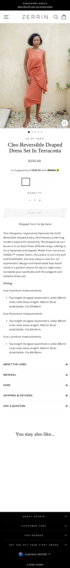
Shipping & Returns (17, 395)
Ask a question (14, 406)
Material (9, 374)
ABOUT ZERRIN (34, 516)
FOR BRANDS (34, 535)
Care (6, 385)
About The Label (15, 364)
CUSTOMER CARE (34, 526)
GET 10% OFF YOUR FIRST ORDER (34, 545)
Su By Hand (35, 138)
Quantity (35, 193)
